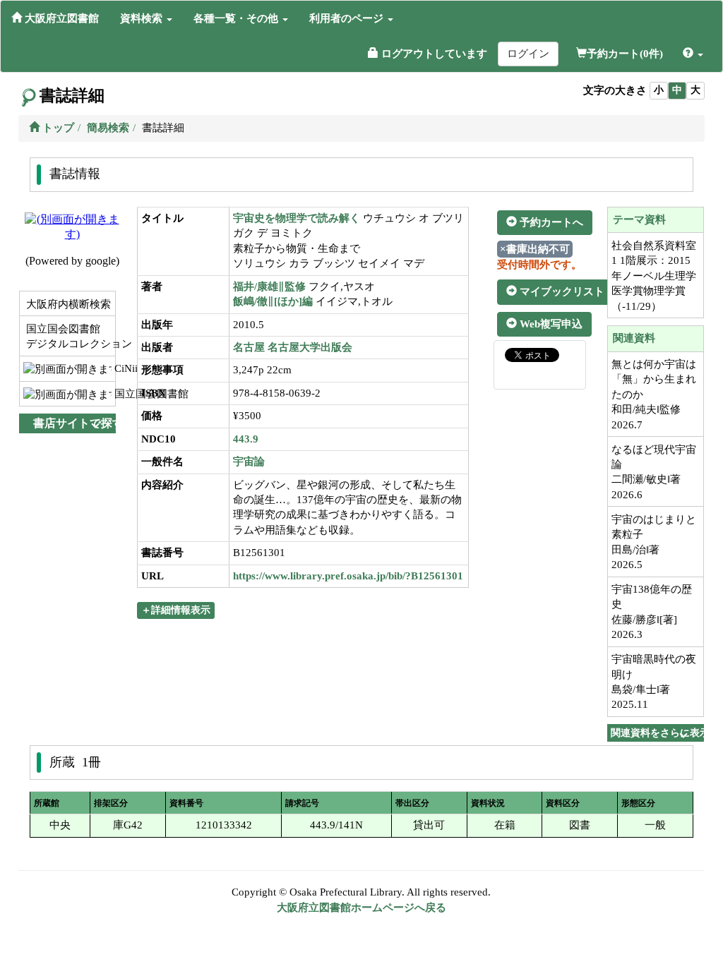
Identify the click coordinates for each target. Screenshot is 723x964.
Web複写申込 (549, 324)
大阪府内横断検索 (67, 304)
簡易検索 (108, 127)
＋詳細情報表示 (175, 610)
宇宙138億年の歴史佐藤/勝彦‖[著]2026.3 (651, 612)
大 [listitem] (695, 90)
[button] (146, 18)
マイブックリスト (560, 291)
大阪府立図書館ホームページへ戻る (361, 907)
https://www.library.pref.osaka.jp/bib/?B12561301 (348, 576)
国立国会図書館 (113, 393)
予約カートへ (550, 222)
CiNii (113, 368)
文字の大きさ (615, 90)
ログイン (528, 53)
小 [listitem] (659, 90)
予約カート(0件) (625, 53)
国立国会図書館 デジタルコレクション (69, 336)
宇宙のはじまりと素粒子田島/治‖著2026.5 (653, 542)
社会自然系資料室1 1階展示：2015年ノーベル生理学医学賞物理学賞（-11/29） (653, 276)
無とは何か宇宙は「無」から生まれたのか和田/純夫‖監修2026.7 (653, 394)
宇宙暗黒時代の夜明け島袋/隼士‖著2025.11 (653, 681)
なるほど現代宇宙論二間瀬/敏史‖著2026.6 (653, 472)
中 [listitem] (677, 90)
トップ (57, 127)
